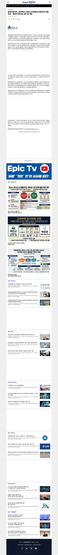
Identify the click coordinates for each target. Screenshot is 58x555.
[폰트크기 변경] (49, 19)
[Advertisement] (29, 145)
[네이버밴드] (16, 19)
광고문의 (37, 542)
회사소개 (20, 542)
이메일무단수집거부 (28, 544)
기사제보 (33, 542)
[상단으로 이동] (56, 553)
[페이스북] (9, 19)
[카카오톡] (14, 19)
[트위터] (11, 19)
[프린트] (19, 19)
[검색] (50, 2)
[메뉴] (8, 2)
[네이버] (31, 548)
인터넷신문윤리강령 (36, 544)
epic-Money (22, 5)
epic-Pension (28, 5)
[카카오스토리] (26, 548)
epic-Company (15, 5)
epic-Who (9, 5)
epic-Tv (34, 5)
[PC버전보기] (35, 548)
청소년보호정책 (20, 544)
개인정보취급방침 (26, 542)
